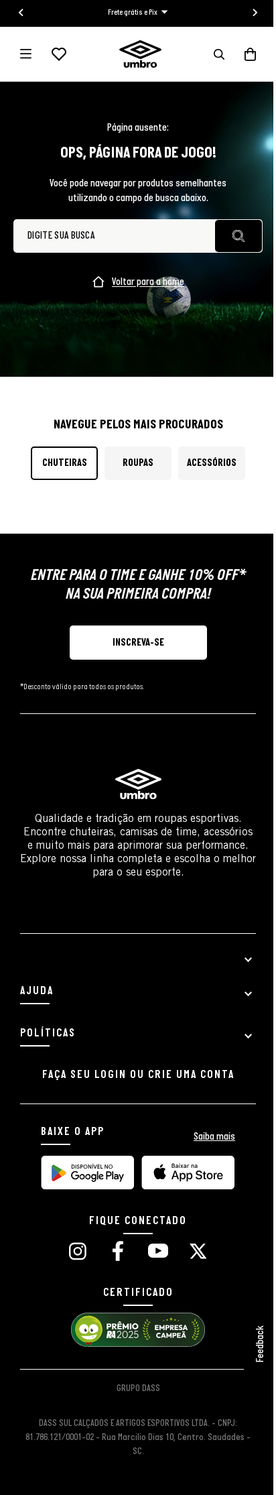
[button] (219, 54)
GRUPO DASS (138, 1388)
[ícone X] (198, 1252)
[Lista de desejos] (59, 54)
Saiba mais (214, 1137)
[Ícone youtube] (158, 1252)
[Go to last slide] (21, 12)
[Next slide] (254, 12)
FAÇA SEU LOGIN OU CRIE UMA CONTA (138, 1075)
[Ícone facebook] (118, 1252)
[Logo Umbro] (140, 54)
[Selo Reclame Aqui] (138, 1345)
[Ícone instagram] (78, 1252)
